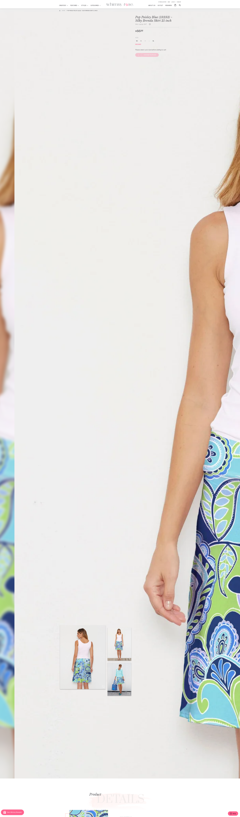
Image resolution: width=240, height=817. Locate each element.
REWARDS (168, 5)
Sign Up (179, 1)
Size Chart (138, 44)
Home (63, 10)
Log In (173, 1)
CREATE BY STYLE (64, 4)
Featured (73, 5)
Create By (62, 5)
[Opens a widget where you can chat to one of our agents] (233, 813)
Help (169, 1)
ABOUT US (151, 5)
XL (153, 41)
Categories (94, 5)
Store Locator (162, 1)
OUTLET (160, 5)
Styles (83, 5)
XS (137, 41)
